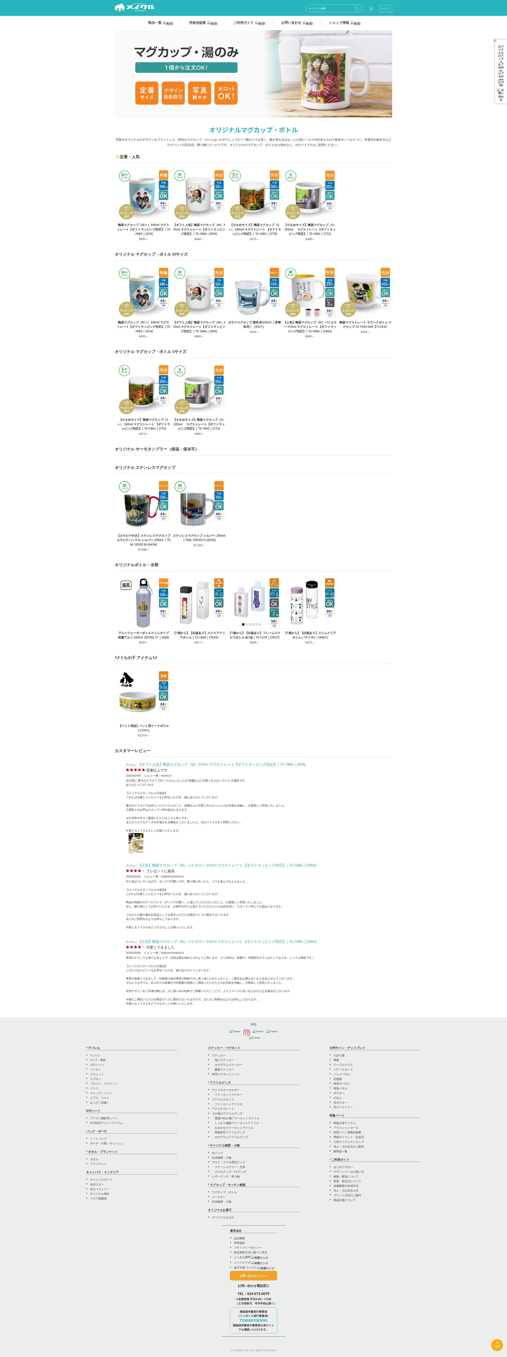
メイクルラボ (242, 1262)
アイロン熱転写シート (104, 1118)
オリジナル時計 (100, 1193)
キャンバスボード (101, 1179)
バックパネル (342, 1074)
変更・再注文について (347, 1181)
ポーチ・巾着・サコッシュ (106, 1143)
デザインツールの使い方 (349, 1172)
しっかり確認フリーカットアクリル (235, 1123)
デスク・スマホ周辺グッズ (228, 1162)
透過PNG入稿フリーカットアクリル (235, 1118)
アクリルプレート (223, 1108)
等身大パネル (342, 1083)
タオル (94, 1159)
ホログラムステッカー (227, 1064)
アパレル (94, 1048)
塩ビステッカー (223, 1060)
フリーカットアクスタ (227, 1104)
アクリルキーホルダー (226, 1090)
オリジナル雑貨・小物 (225, 1145)
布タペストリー (100, 1189)
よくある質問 (242, 1257)
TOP (497, 1346)
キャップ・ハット (101, 1093)
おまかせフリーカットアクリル (233, 1128)
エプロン (95, 1079)
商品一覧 (155, 22)
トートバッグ (98, 1138)
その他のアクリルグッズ (227, 1113)
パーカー (95, 1069)
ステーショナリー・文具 (228, 1167)
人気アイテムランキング (349, 1142)
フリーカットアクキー (227, 1094)
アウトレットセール (346, 1128)
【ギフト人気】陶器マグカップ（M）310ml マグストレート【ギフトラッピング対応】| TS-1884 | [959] (221, 764)
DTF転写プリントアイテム (106, 1123)
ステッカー (219, 1055)
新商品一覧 (340, 1151)
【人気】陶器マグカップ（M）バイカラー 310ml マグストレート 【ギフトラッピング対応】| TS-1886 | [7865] (227, 865)
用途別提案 (197, 22)
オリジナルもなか (223, 1217)
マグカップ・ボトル (224, 1192)
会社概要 (239, 1238)
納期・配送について (346, 1176)
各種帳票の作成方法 (346, 1186)
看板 (336, 1060)
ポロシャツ (97, 1064)
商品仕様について (345, 1200)
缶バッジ (217, 1153)
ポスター (339, 1093)
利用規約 (239, 1243)
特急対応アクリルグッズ (228, 1132)
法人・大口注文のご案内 (349, 1146)
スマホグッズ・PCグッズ (229, 1172)
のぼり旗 (339, 1055)
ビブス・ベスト (100, 1098)
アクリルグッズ (220, 1082)
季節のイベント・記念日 (349, 1137)
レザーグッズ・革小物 (226, 1176)
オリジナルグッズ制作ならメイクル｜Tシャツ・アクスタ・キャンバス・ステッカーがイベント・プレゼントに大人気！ (134, 8)
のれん (338, 1098)
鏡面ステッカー (223, 1069)
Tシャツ (95, 1055)
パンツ (94, 1088)
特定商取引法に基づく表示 (250, 1252)
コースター (219, 1197)
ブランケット (98, 1164)
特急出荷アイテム (345, 1123)
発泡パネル (340, 1088)
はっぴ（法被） (100, 1102)
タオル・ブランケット (103, 1151)
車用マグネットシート (226, 1074)
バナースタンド (343, 1069)
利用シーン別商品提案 (347, 1132)
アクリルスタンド (223, 1099)
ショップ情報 (339, 22)
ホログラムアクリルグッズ (230, 1137)
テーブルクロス (343, 1064)
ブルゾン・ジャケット (104, 1083)
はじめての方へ (343, 1167)
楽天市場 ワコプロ (246, 1267)
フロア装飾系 (98, 1198)
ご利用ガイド (243, 22)
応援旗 (338, 1079)
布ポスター (97, 1184)
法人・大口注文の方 (346, 1190)
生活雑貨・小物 (221, 1157)
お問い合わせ (291, 22)
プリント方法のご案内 (347, 1195)
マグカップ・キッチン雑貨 (228, 1185)
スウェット (97, 1074)
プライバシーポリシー (248, 1247)
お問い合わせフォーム (253, 1276)
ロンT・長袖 (98, 1060)
